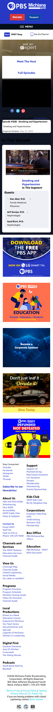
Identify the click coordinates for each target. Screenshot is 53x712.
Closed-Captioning (12, 572)
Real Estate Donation (37, 474)
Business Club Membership (33, 524)
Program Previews (12, 589)
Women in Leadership (14, 635)
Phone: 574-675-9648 (13, 535)
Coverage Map (10, 566)
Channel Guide (10, 556)
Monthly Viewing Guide (14, 595)
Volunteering (9, 504)
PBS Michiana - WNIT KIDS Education (37, 551)
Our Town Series (11, 624)
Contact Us (8, 524)
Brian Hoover (36, 699)
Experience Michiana (13, 621)
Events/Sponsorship (36, 489)
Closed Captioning (33, 706)
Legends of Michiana (13, 632)
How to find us (10, 533)
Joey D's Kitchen (11, 649)
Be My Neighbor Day (37, 503)
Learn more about (34, 17)
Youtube (7, 467)
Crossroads (8, 652)
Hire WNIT (8, 507)
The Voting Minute (12, 655)
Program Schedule (12, 592)
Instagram (8, 473)
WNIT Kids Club (34, 500)
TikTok (6, 476)
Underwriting (33, 519)
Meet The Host (26, 61)
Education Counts (11, 618)
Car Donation (33, 477)
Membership (33, 483)
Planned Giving (34, 471)
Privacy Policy (29, 690)
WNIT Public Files (11, 513)
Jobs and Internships (13, 501)
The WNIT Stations (12, 550)
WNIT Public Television (27, 12)
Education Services (12, 553)
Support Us (32, 468)
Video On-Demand (12, 598)
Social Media (9, 575)
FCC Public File (34, 693)
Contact (26, 706)
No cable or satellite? (13, 578)
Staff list (7, 530)
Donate (30, 480)
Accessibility (9, 510)
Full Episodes (26, 72)
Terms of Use (13, 690)
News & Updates (11, 516)
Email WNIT (9, 527)
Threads (7, 479)
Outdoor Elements (12, 646)
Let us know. (40, 118)
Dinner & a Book (11, 615)
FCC (19, 706)
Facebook (7, 470)
